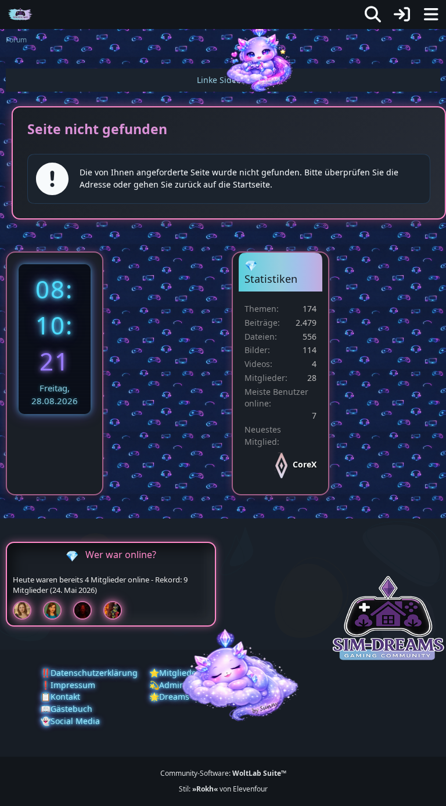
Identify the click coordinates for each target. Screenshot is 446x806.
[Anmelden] (401, 14)
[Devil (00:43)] (87, 610)
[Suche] (372, 14)
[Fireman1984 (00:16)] (117, 610)
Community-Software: (223, 773)
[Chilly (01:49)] (57, 610)
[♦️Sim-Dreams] (20, 14)
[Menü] (431, 14)
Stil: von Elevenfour (223, 789)
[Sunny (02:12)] (27, 610)
